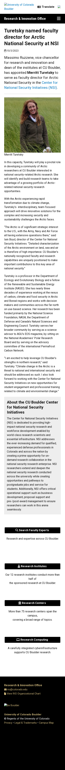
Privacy (8, 722)
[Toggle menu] (59, 18)
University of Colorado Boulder (22, 714)
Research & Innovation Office (25, 19)
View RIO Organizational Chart (23, 693)
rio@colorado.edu (17, 689)
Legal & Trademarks (26, 722)
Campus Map (46, 722)
